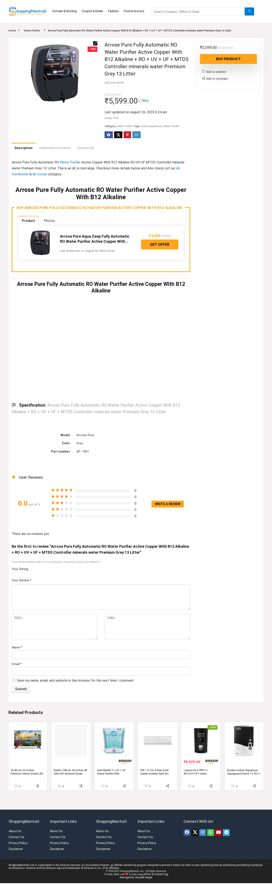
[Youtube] (218, 779)
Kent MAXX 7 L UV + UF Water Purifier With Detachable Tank (111, 720)
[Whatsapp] (210, 779)
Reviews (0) (86, 148)
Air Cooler (40, 174)
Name (17, 594)
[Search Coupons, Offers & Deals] (249, 11)
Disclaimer (16, 795)
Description (24, 148)
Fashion (113, 11)
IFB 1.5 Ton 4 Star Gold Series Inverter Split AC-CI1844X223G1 (154, 720)
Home (12, 30)
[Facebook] (187, 779)
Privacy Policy (18, 790)
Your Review (21, 527)
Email (17, 611)
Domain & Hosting (64, 11)
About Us (15, 778)
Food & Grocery (134, 11)
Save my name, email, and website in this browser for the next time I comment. (76, 627)
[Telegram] (226, 779)
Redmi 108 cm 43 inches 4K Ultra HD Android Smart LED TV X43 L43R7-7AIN (70, 720)
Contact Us (16, 784)
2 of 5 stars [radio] (34, 514)
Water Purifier (32, 30)
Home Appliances (151, 126)
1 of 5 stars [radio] (33, 514)
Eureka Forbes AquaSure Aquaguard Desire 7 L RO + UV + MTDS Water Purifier (243, 720)
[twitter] (194, 779)
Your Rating (20, 516)
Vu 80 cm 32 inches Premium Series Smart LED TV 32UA (27, 720)
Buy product (228, 59)
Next (185, 316)
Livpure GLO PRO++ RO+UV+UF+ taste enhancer (196, 720)
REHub (147, 821)
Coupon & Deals (92, 11)
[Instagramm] (202, 779)
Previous (16, 316)
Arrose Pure (111, 118)
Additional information (55, 148)
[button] (95, 43)
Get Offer (159, 244)
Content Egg (161, 821)
